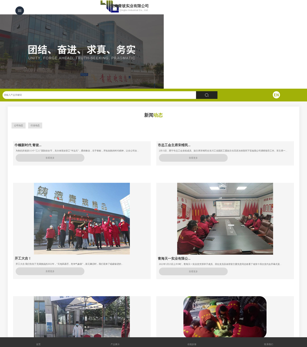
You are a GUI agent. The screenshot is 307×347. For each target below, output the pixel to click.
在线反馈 (191, 342)
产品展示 (115, 342)
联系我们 (268, 342)
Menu (19, 10)
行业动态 (35, 125)
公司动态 (18, 125)
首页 (38, 342)
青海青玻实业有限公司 (129, 7)
